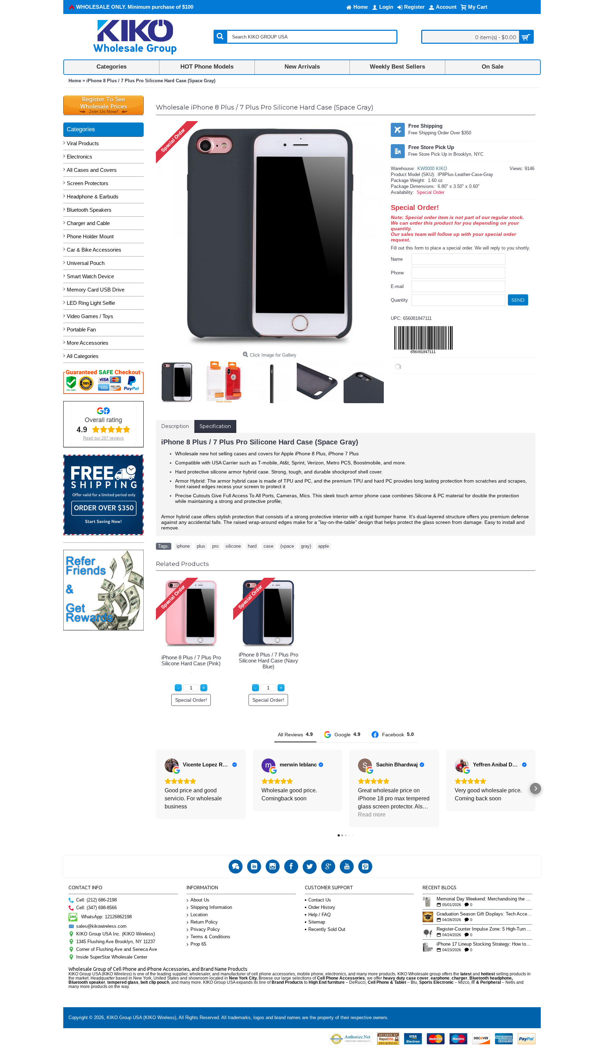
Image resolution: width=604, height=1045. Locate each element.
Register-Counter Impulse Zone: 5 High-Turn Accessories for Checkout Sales (484, 929)
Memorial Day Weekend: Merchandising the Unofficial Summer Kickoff (484, 899)
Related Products (182, 563)
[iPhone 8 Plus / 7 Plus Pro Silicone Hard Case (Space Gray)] (178, 380)
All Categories (83, 356)
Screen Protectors (87, 183)
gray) (306, 546)
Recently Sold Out (326, 929)
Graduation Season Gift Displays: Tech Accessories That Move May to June (484, 914)
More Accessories (87, 343)
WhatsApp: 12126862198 (106, 916)
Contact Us (319, 900)
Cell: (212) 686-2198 (96, 900)
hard (252, 546)
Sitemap (316, 922)
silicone (233, 546)
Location (199, 914)
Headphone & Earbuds (92, 196)
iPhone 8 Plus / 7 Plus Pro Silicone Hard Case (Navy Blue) (268, 660)
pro (215, 546)
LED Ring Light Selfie (91, 303)
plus (201, 546)
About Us (199, 900)
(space (287, 546)
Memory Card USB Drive (95, 290)
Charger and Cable (88, 223)
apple (323, 546)
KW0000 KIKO (432, 168)
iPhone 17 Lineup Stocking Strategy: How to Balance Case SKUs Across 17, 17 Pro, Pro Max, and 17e (484, 944)
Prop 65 (198, 944)
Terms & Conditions (210, 936)
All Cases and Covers (92, 170)
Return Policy (204, 922)
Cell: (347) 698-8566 (96, 907)
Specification (215, 426)
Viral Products (83, 143)
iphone (183, 546)
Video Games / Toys (90, 316)
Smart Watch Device (90, 276)
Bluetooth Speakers (89, 210)
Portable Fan (81, 329)
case (268, 546)
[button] (155, 788)
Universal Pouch (86, 263)
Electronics (79, 157)
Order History (321, 907)
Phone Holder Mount (90, 236)
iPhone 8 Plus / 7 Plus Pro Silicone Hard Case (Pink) (191, 660)
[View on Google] (172, 765)
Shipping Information (211, 907)
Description (175, 426)
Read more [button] (372, 815)
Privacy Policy (205, 929)
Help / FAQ (319, 914)
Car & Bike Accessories (94, 250)
